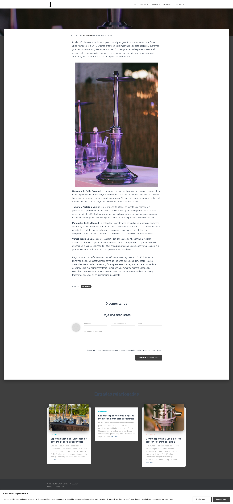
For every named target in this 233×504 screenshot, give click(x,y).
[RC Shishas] (50, 4)
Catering (143, 4)
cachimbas (86, 286)
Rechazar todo (202, 499)
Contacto (180, 4)
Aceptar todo (221, 499)
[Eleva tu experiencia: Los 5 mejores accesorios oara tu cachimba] (164, 417)
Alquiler (155, 4)
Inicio (134, 4)
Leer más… (58, 460)
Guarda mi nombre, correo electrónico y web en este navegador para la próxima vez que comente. (124, 350)
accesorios (150, 435)
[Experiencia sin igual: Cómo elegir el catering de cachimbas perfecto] (69, 417)
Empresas (167, 4)
